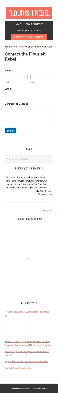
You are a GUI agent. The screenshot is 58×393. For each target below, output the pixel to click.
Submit (10, 130)
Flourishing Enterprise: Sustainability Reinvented (27, 311)
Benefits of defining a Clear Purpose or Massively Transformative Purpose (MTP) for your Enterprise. (28, 343)
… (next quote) (46, 210)
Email (8, 88)
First (7, 82)
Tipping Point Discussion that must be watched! (26, 361)
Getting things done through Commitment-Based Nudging (27, 353)
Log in (44, 388)
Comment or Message (16, 103)
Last (32, 82)
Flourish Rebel (29, 13)
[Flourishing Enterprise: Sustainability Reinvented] (15, 325)
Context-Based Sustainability (18, 367)
